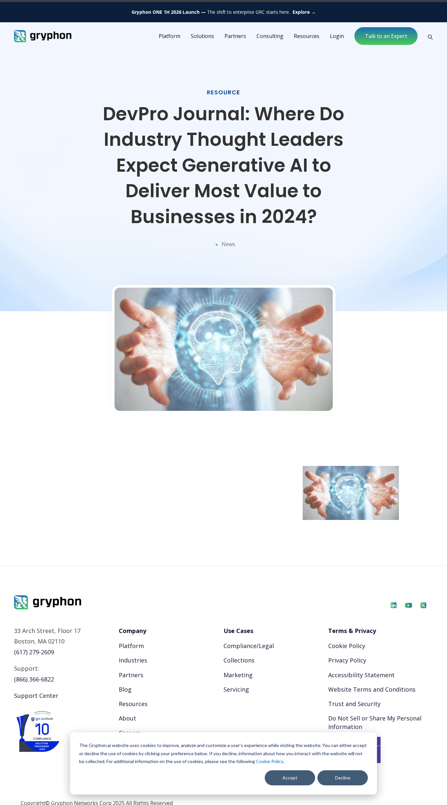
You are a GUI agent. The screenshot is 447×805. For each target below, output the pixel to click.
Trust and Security (354, 704)
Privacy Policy (347, 660)
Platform (131, 646)
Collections (239, 660)
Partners (235, 36)
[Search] (428, 36)
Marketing (238, 675)
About (127, 718)
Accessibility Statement (361, 675)
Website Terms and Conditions (372, 689)
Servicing (236, 689)
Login (337, 36)
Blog (125, 689)
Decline (342, 777)
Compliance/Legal (249, 646)
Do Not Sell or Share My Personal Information (374, 722)
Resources (306, 36)
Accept (289, 777)
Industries (133, 660)
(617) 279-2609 (34, 652)
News (228, 244)
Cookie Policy (269, 761)
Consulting (270, 36)
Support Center (36, 696)
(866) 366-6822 (34, 679)
